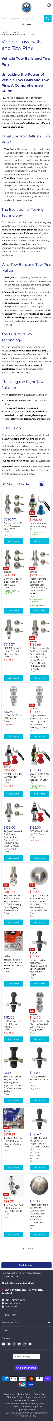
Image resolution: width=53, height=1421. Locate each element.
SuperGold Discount (26, 1409)
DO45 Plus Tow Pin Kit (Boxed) (38, 525)
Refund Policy (24, 1394)
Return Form (40, 1394)
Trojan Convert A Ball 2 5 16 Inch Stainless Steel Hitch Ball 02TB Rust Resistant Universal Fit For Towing (39, 904)
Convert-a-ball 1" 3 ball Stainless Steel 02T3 (13, 526)
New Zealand (25, 1356)
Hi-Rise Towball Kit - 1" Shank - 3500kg (12, 1024)
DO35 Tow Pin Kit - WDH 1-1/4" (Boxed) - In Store (39, 776)
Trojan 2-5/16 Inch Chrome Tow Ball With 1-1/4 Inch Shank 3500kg (39, 1026)
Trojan (6, 532)
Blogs (28, 1397)
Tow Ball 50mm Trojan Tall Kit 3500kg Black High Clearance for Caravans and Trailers (13, 1084)
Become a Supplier (32, 1406)
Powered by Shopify (26, 1416)
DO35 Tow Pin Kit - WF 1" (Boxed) (39, 833)
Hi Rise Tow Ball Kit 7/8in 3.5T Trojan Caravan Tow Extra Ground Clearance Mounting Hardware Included (39, 1148)
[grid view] (42, 484)
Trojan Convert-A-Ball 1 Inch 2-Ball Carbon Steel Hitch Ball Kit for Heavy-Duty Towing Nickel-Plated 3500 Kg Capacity (39, 658)
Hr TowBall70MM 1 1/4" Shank (13, 717)
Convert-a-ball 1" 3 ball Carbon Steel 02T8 (13, 581)
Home (4, 32)
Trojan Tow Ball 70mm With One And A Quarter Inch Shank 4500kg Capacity (39, 721)
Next (31, 1248)
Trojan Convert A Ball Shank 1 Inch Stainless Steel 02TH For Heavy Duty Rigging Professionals (13, 903)
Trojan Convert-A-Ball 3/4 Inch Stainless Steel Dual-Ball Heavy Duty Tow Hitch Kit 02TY (39, 586)
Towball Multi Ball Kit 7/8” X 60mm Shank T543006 (13, 1141)
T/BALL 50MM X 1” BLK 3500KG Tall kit (39, 1079)
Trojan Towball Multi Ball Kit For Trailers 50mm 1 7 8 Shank (13, 964)
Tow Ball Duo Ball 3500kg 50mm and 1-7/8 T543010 (13, 1208)
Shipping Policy (14, 1397)
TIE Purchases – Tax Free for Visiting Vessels (24, 1403)
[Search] (48, 18)
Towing (15, 32)
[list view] (48, 484)
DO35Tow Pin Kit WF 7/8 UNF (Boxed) (13, 777)
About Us (38, 1397)
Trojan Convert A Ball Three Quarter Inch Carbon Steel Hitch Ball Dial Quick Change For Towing (13, 840)
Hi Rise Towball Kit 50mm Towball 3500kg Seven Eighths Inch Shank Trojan (38, 967)
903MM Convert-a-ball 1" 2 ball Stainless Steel (13, 651)
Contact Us (9, 1394)
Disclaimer (14, 1406)
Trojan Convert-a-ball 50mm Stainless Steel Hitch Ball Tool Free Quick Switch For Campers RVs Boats (39, 1215)
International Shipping (25, 1400)
